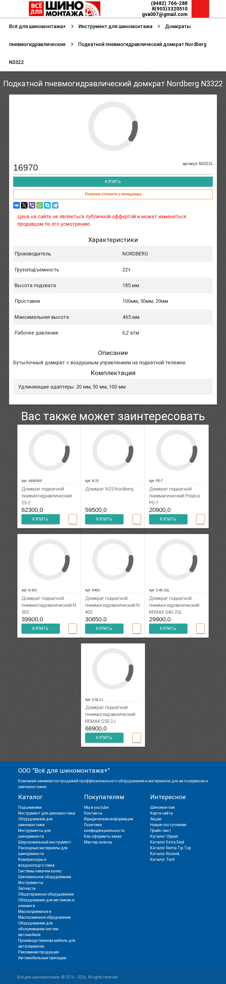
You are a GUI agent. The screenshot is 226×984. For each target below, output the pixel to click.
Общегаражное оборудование (46, 894)
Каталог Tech (162, 859)
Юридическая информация (108, 818)
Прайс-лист (160, 830)
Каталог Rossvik (164, 853)
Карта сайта (161, 813)
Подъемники (30, 807)
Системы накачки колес (39, 871)
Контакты (93, 813)
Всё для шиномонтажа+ (37, 26)
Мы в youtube (96, 807)
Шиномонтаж (162, 807)
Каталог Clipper (164, 836)
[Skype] (47, 205)
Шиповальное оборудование (44, 876)
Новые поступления (168, 824)
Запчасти (27, 888)
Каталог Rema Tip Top (170, 847)
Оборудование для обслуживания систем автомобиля (38, 929)
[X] (24, 205)
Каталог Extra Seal (167, 842)
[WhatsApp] (39, 205)
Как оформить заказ (103, 836)
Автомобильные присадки (42, 957)
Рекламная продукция (38, 952)
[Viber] (32, 205)
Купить (41, 519)
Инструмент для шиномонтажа (115, 26)
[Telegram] (55, 205)
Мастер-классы (98, 842)
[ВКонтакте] (16, 205)
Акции (156, 818)
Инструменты (30, 882)
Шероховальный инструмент (44, 842)
